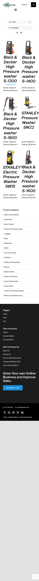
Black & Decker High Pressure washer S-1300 (11, 69)
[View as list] (21, 33)
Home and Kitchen (10, 276)
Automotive (8, 219)
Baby (6, 238)
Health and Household (12, 262)
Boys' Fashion (9, 224)
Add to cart (10, 47)
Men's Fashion (9, 272)
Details (11, 49)
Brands (6, 267)
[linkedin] (22, 412)
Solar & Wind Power (11, 281)
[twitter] (9, 412)
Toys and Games (10, 253)
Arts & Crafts (8, 286)
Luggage (7, 234)
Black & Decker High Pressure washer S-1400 (30, 69)
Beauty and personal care (13, 295)
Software (7, 257)
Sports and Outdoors (11, 215)
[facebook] (4, 412)
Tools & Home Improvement (14, 291)
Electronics (8, 243)
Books (6, 248)
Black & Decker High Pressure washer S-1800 (11, 125)
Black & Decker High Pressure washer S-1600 (30, 178)
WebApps (29, 417)
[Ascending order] (30, 22)
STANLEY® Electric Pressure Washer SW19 (13, 177)
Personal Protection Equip (13, 229)
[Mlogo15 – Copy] (9, 3)
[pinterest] (18, 412)
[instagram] (13, 412)
